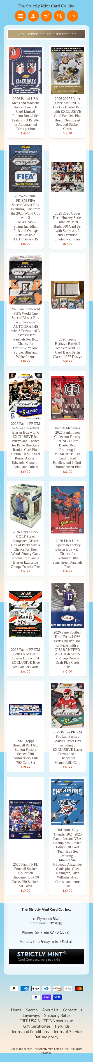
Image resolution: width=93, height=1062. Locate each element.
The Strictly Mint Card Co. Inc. (46, 6)
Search (32, 1010)
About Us (50, 1010)
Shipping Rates (57, 1016)
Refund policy (46, 1037)
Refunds (62, 1026)
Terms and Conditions (30, 1032)
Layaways (31, 1016)
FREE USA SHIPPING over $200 (46, 1021)
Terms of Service (67, 1032)
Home (16, 1010)
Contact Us (72, 1010)
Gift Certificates (37, 1026)
